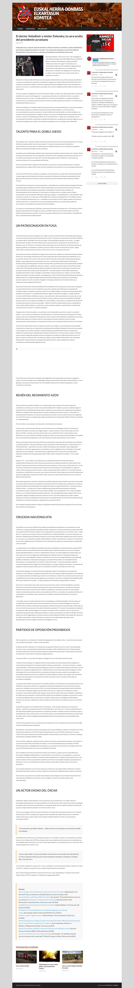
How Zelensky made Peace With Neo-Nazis (34, 897)
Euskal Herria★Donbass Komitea (102, 72)
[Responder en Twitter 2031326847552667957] (92, 177)
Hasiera (20, 29)
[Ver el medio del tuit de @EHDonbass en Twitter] (113, 136)
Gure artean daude (22, 966)
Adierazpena (30, 29)
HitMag (115, 985)
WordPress (109, 985)
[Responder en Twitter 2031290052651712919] (92, 141)
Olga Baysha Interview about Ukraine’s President (36, 905)
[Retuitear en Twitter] (96, 69)
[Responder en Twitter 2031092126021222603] (92, 86)
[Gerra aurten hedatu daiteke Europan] (72, 957)
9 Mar (101, 74)
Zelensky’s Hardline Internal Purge (43, 900)
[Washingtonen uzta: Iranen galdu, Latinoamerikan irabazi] (49, 957)
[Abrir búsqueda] (117, 29)
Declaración (42, 29)
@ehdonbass (95, 74)
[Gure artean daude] (26, 957)
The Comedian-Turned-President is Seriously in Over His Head (41, 892)
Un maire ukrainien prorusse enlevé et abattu (35, 934)
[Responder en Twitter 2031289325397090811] (92, 119)
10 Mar (101, 96)
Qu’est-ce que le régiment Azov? (30, 915)
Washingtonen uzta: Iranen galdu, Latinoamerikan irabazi (48, 966)
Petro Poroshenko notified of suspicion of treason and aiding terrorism (44, 928)
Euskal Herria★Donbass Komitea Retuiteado (108, 70)
